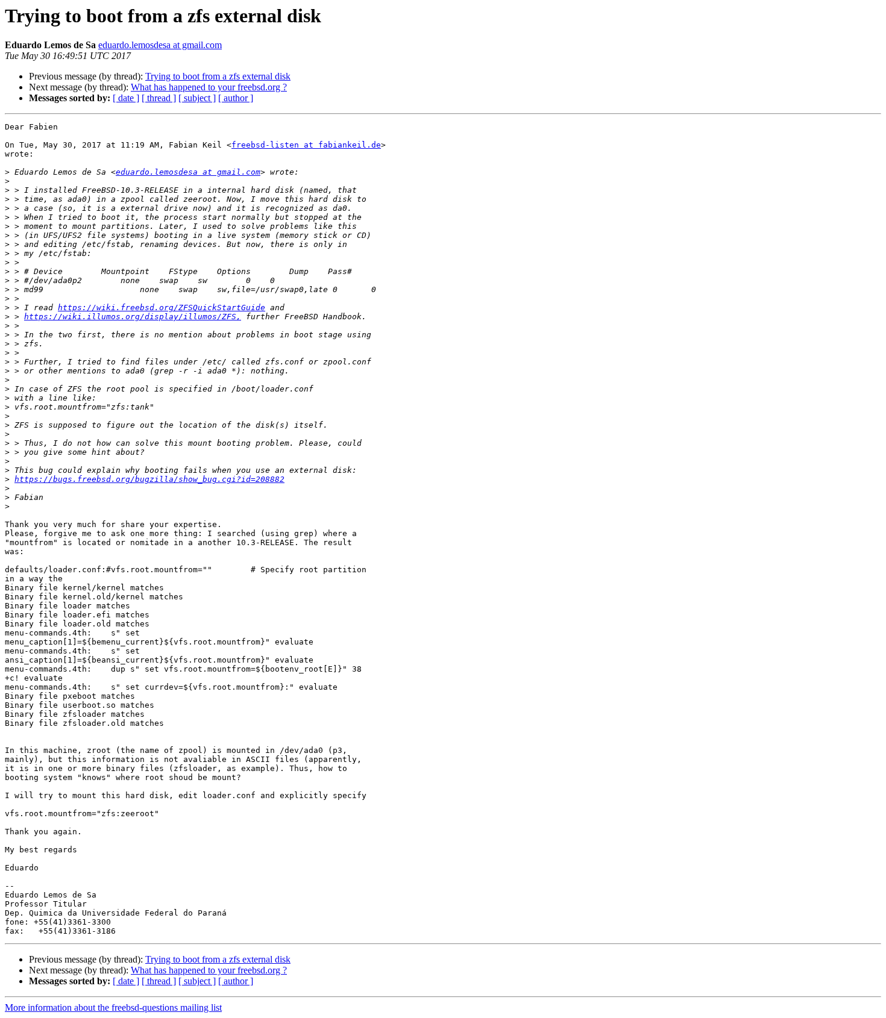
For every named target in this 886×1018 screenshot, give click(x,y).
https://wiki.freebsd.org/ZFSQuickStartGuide (161, 307)
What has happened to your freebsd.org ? (209, 87)
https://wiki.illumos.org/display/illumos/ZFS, (132, 316)
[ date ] (126, 98)
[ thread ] (159, 98)
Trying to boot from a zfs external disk (218, 76)
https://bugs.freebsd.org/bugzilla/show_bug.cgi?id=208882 (149, 479)
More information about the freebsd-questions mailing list (113, 1007)
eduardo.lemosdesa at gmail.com (160, 45)
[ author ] (235, 98)
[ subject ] (197, 98)
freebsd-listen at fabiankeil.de (306, 144)
